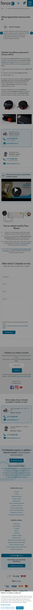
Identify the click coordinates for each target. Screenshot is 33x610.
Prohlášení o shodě (16, 535)
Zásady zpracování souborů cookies (16, 540)
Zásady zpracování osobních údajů (16, 542)
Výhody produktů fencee (16, 508)
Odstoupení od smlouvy (16, 505)
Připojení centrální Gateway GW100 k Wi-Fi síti (18, 470)
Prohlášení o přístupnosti (16, 549)
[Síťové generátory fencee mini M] (8, 105)
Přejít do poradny (17, 460)
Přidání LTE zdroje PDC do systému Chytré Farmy (18, 473)
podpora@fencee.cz (12, 143)
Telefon (4, 291)
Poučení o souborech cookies (16, 544)
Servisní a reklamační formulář (16, 503)
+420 (11, 139)
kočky (4, 62)
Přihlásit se (17, 370)
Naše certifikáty (16, 526)
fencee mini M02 (22, 245)
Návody (16, 530)
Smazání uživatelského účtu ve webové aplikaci (17, 475)
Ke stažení (16, 528)
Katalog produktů (16, 537)
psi (2, 62)
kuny (22, 64)
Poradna (16, 494)
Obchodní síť (16, 524)
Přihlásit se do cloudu (16, 566)
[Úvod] (1, 8)
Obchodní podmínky (16, 496)
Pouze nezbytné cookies (7, 607)
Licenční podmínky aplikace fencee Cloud (16, 547)
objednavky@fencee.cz (13, 163)
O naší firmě (16, 533)
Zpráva (4, 298)
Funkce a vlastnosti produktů (16, 510)
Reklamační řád (16, 501)
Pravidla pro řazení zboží (17, 512)
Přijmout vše (20, 607)
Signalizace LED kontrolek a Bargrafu (18, 477)
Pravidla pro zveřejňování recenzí (16, 514)
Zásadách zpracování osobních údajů (21, 376)
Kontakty (16, 491)
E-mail (4, 284)
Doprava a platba (16, 498)
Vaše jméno (5, 276)
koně (12, 62)
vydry (25, 64)
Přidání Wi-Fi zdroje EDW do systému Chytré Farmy (17, 468)
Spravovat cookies (5, 604)
